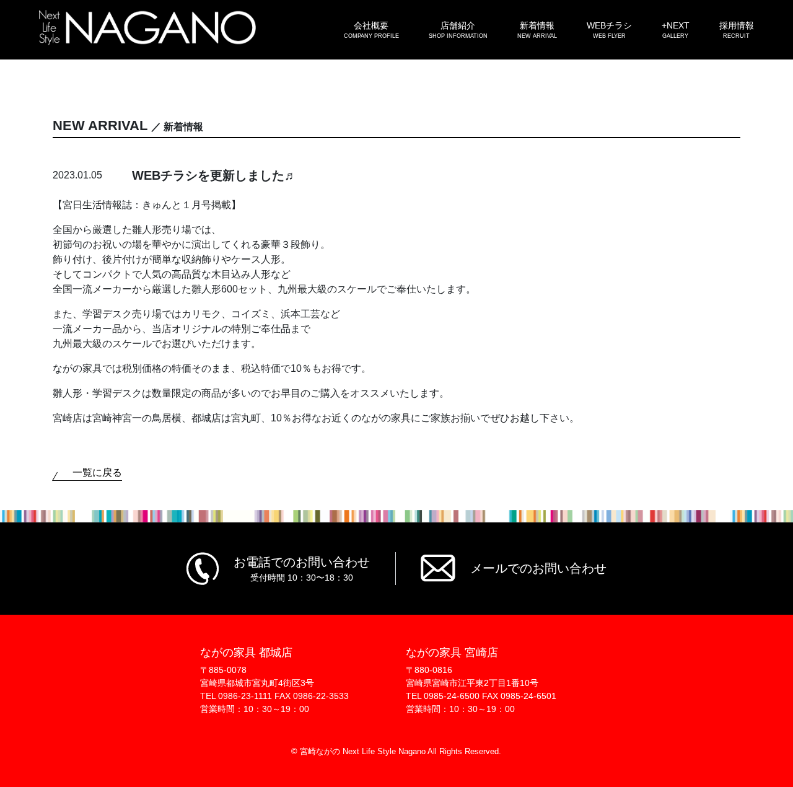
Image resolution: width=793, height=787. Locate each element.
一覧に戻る (97, 472)
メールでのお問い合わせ (538, 568)
